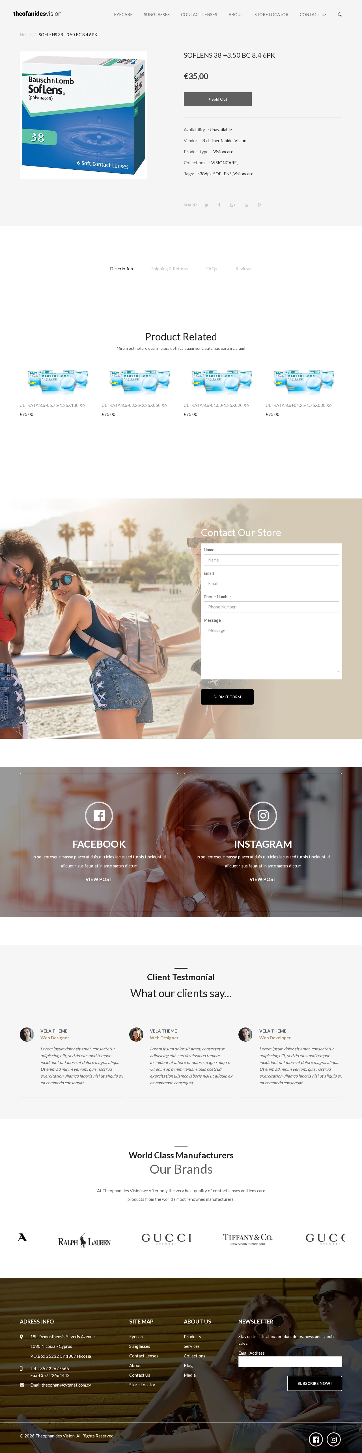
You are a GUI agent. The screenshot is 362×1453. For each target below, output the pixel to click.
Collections (194, 1355)
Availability (194, 129)
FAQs (211, 268)
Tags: (189, 173)
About (135, 1365)
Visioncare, (243, 173)
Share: (190, 205)
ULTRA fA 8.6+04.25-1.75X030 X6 (299, 405)
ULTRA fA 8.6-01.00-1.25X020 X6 (216, 405)
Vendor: (191, 140)
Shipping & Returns (169, 268)
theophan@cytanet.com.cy (66, 1384)
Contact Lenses (143, 1355)
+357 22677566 (53, 1368)
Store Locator (142, 1384)
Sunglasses (139, 1346)
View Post (99, 879)
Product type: (197, 151)
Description (121, 268)
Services (192, 1346)
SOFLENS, (222, 173)
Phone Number (217, 596)
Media (190, 1375)
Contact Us (139, 1375)
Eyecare (137, 1336)
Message (212, 620)
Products (192, 1336)
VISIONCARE (224, 162)
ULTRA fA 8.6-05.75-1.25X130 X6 (52, 405)
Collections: (195, 162)
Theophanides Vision (55, 1435)
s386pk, (205, 173)
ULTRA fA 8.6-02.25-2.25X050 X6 (134, 405)
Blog (188, 1365)
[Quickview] (95, 388)
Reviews (244, 268)
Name (209, 549)
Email (209, 573)
